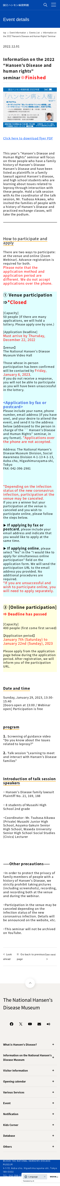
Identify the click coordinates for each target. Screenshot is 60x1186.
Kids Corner (10, 1125)
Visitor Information (15, 1070)
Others (7, 1146)
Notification (10, 1114)
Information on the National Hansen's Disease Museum (27, 1057)
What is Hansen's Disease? (20, 1044)
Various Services (13, 1092)
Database (9, 1135)
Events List (34, 32)
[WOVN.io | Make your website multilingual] (53, 1177)
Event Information (18, 32)
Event (6, 1103)
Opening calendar (14, 1081)
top (4, 32)
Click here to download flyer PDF (28, 138)
